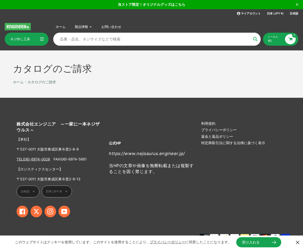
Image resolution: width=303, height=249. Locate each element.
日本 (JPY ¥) (275, 13)
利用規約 (208, 123)
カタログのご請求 (41, 82)
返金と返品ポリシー (217, 136)
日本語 (294, 13)
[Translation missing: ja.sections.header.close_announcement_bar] (297, 4)
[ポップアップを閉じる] (298, 242)
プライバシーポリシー (219, 130)
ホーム (18, 82)
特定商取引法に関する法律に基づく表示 (233, 143)
